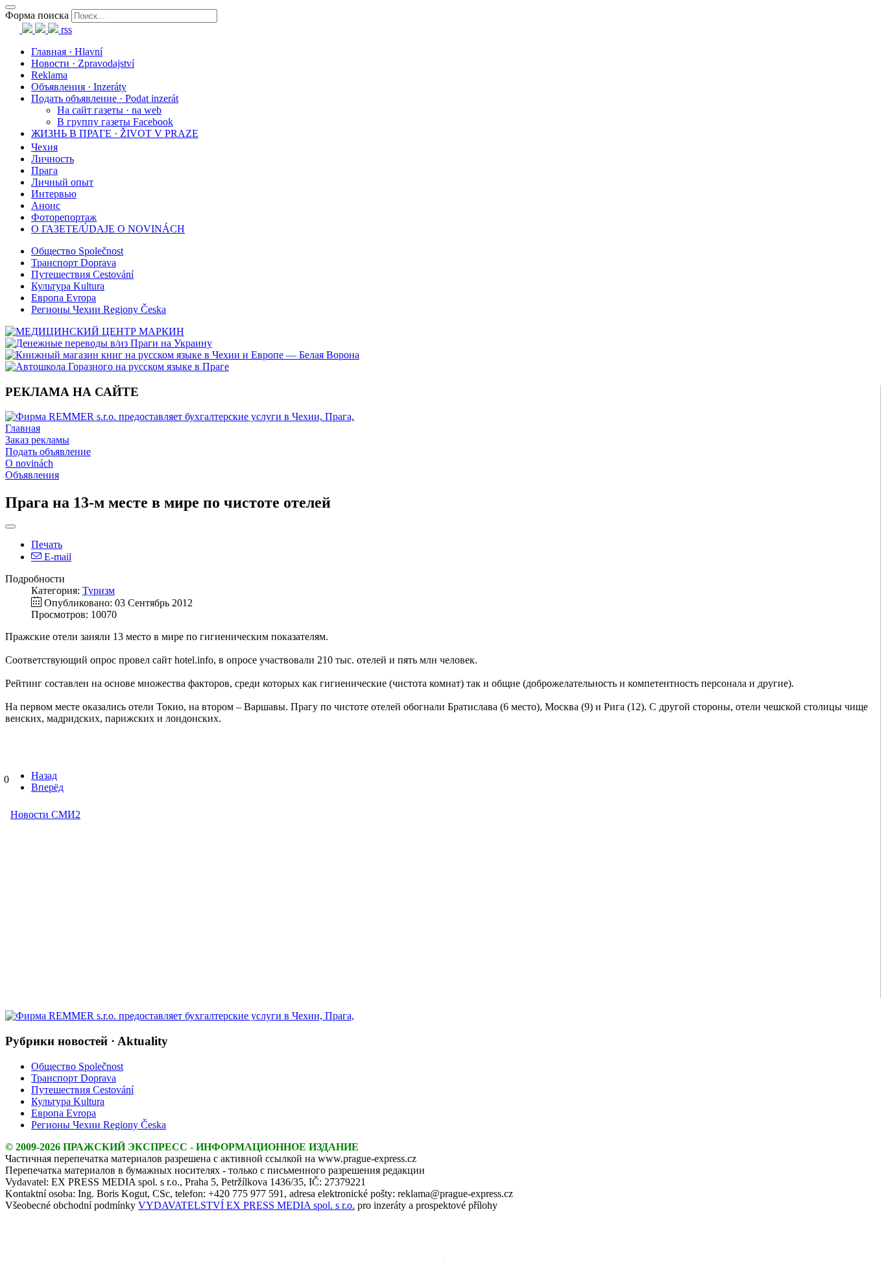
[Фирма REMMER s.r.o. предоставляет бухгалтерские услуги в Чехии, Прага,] (179, 416)
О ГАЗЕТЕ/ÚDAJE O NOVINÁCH (108, 228)
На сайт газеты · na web (109, 110)
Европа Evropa (63, 297)
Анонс (45, 205)
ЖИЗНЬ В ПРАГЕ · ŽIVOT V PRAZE (114, 133)
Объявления (32, 474)
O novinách (29, 463)
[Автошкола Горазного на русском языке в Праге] (117, 366)
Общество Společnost (77, 250)
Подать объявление (48, 451)
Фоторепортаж (64, 217)
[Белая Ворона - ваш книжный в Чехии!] (182, 354)
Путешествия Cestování (82, 274)
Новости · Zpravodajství (82, 63)
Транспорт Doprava (73, 262)
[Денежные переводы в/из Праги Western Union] (108, 343)
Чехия (44, 147)
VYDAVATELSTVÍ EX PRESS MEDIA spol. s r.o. (246, 1205)
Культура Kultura (67, 285)
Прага (44, 170)
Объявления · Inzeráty (78, 86)
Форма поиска (37, 15)
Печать (46, 544)
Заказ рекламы (37, 439)
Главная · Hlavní (66, 51)
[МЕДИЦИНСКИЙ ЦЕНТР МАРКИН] (94, 331)
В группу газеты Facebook (115, 121)
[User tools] (10, 526)
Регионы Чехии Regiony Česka (98, 309)
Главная (22, 428)
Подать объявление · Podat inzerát (104, 98)
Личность (52, 158)
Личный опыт (62, 182)
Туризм (98, 590)
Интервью (54, 193)
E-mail (56, 556)
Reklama (49, 75)
